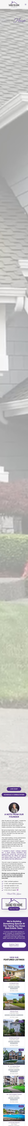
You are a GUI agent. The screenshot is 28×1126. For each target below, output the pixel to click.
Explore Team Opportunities (14, 945)
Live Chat (14, 789)
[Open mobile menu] (25, 4)
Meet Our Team (14, 908)
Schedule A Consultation (14, 795)
